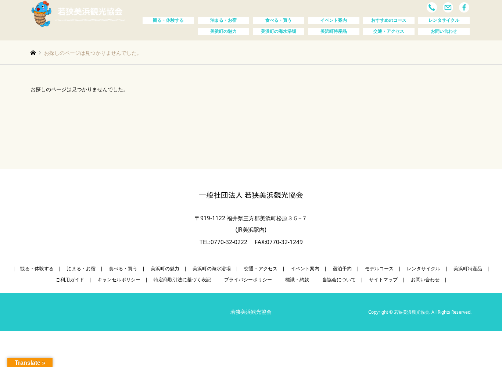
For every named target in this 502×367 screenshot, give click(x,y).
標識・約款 (297, 280)
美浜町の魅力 (223, 31)
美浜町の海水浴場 (278, 31)
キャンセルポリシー (118, 280)
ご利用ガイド (69, 280)
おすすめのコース (388, 20)
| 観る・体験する (33, 269)
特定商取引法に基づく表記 (182, 280)
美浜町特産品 (333, 31)
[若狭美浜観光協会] (78, 13)
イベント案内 (333, 20)
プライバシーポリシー (248, 280)
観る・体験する (168, 20)
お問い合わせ (444, 31)
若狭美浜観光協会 (251, 312)
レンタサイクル (444, 20)
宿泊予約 (342, 269)
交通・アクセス (388, 31)
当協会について (339, 280)
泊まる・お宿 (223, 20)
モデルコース (379, 269)
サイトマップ (383, 280)
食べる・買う (278, 20)
